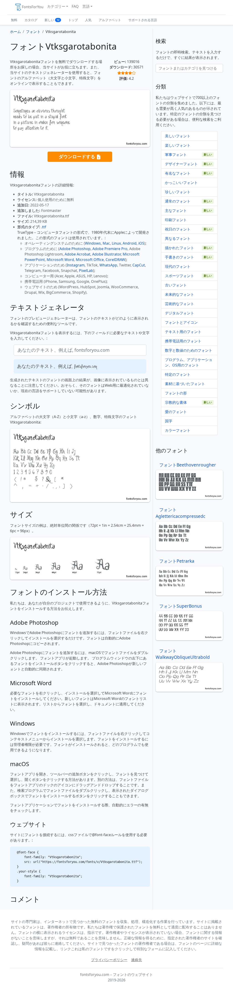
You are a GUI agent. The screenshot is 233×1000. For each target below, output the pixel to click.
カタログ (31, 20)
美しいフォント (177, 135)
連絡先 (136, 959)
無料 (14, 20)
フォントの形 (176, 393)
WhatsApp (108, 265)
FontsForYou (32, 6)
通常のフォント (177, 201)
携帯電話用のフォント (183, 340)
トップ (73, 20)
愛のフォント (176, 411)
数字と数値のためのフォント (188, 350)
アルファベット (110, 20)
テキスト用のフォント (183, 331)
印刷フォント (176, 219)
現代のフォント (177, 266)
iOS (141, 243)
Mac (106, 243)
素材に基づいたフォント (185, 383)
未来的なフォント (179, 294)
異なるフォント (177, 238)
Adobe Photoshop (75, 248)
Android (130, 243)
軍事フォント (176, 154)
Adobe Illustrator (106, 254)
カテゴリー (56, 6)
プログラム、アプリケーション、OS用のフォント (188, 362)
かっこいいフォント (181, 182)
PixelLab (86, 270)
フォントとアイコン (181, 322)
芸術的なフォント (179, 303)
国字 (168, 421)
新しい (52, 20)
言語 (86, 6)
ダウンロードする (77, 156)
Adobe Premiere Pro (109, 248)
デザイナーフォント (181, 163)
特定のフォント (177, 374)
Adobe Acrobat (77, 254)
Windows (93, 243)
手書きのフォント (179, 257)
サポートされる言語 (142, 20)
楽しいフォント (177, 145)
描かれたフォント (179, 247)
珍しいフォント (177, 191)
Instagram (76, 265)
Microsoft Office (90, 259)
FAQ (75, 6)
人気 (88, 20)
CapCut (138, 265)
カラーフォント (177, 430)
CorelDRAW (115, 259)
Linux (116, 243)
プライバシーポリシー (109, 959)
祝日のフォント (177, 229)
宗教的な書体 (176, 402)
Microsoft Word (60, 259)
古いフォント (176, 285)
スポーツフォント (179, 275)
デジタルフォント (179, 313)
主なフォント (176, 210)
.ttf (43, 226)
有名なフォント (177, 173)
